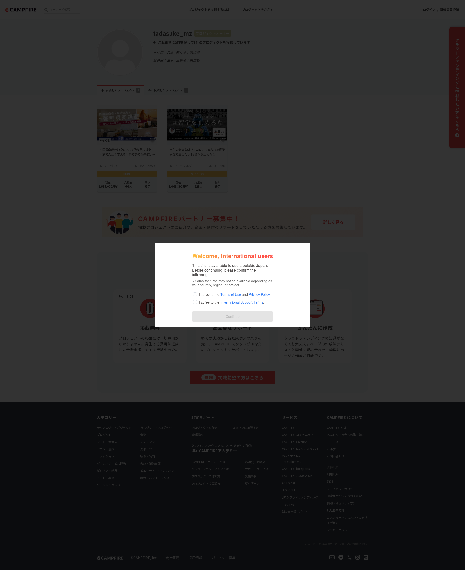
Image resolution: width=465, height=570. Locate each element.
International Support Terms (241, 302)
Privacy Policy (259, 294)
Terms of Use (230, 294)
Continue (233, 316)
